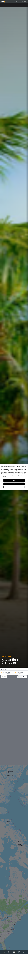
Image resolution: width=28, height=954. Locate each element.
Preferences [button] (4, 476)
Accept (14, 480)
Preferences (13, 486)
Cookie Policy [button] (21, 473)
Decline (14, 483)
